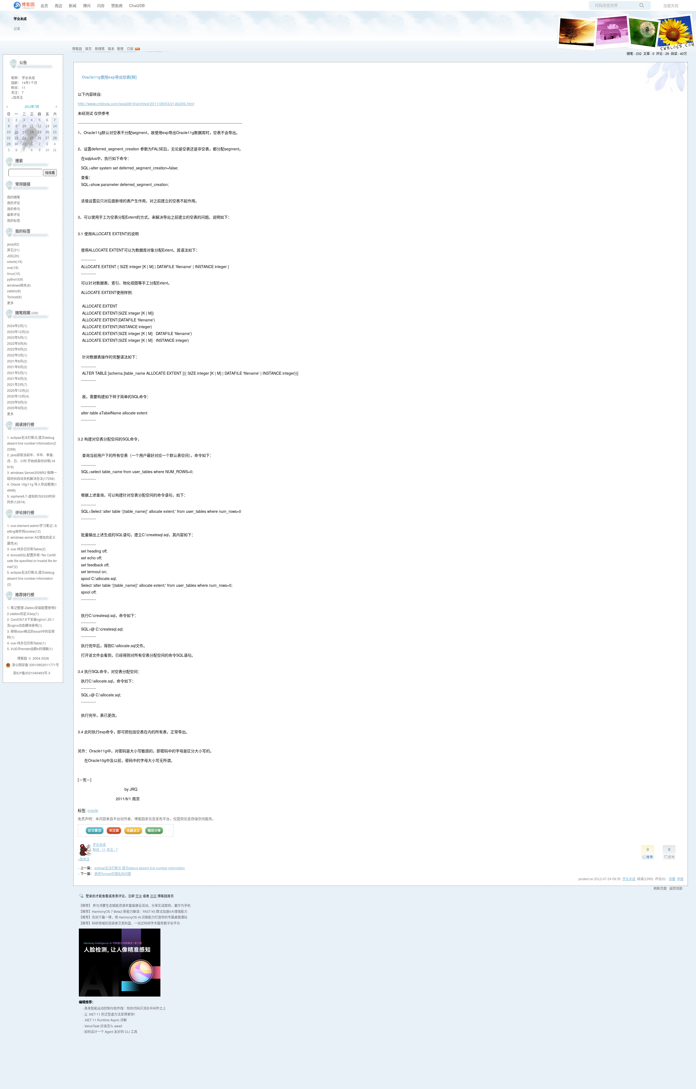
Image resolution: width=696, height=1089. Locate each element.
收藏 (672, 879)
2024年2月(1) (17, 325)
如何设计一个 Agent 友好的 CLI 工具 (110, 1031)
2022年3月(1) (17, 355)
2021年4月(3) (17, 378)
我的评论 (13, 202)
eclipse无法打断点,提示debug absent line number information (139, 867)
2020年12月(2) (18, 390)
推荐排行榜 (24, 594)
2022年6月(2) (17, 349)
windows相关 (19, 285)
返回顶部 (675, 888)
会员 (44, 5)
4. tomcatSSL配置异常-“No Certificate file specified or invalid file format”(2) (32, 561)
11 (24, 87)
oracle (93, 810)
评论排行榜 (24, 512)
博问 (87, 5)
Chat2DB (137, 5)
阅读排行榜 (24, 424)
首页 (88, 48)
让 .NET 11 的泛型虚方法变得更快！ (110, 1014)
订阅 (130, 48)
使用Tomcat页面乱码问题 (112, 873)
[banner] (22, 5)
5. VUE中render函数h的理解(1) (30, 648)
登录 (138, 895)
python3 (15, 279)
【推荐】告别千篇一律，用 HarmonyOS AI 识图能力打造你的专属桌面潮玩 (133, 917)
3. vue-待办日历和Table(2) (26, 549)
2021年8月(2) (17, 361)
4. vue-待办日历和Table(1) (26, 643)
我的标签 (13, 220)
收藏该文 (133, 830)
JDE (13, 255)
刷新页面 (660, 888)
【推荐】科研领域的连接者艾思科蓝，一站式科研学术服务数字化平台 (129, 923)
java (13, 244)
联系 (111, 48)
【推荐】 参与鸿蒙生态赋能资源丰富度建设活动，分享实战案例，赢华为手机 (135, 905)
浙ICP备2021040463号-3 (31, 673)
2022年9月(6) (17, 343)
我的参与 (13, 208)
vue (12, 267)
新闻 (72, 5)
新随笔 (100, 48)
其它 (13, 249)
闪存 (101, 5)
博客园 (77, 48)
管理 (120, 48)
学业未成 (20, 19)
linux (13, 273)
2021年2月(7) (17, 384)
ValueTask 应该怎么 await (103, 1025)
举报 (680, 879)
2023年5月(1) (17, 337)
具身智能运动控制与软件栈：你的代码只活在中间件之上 (125, 1008)
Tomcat (14, 296)
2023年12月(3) (18, 331)
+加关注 (83, 859)
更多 (10, 302)
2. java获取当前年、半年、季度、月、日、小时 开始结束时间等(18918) (31, 460)
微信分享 (154, 830)
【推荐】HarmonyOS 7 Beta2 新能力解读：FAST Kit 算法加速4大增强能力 (133, 911)
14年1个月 (29, 82)
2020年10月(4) (18, 396)
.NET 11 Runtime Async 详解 (105, 1019)
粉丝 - (99, 849)
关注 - (112, 849)
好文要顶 (94, 830)
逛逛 (153, 895)
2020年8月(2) (17, 407)
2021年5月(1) (17, 372)
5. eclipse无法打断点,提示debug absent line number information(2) (30, 578)
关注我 (114, 830)
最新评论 (13, 214)
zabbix (14, 290)
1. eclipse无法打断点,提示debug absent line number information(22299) (31, 443)
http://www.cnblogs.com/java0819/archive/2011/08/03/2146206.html (136, 103)
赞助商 (117, 5)
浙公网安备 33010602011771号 (35, 664)
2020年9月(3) (17, 402)
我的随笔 (13, 197)
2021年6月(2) (17, 366)
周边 (58, 5)
